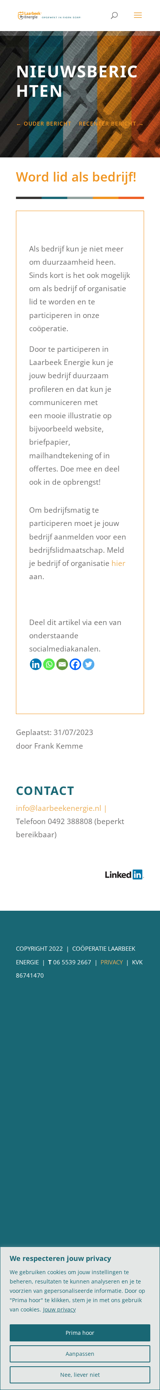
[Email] (62, 664)
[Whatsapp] (49, 664)
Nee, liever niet (80, 1374)
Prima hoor (80, 1332)
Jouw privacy (59, 1309)
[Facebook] (75, 664)
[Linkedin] (36, 664)
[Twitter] (88, 664)
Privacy (112, 962)
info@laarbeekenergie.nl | (61, 808)
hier (118, 563)
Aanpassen (80, 1353)
